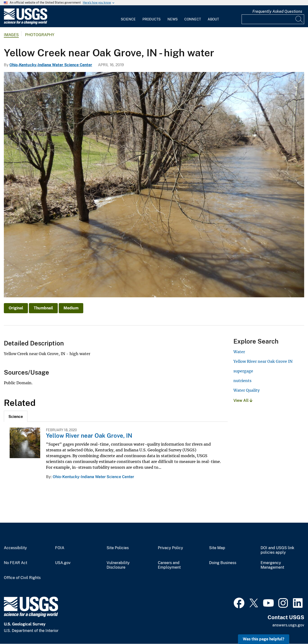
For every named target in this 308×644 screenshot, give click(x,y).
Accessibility (15, 548)
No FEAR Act (15, 563)
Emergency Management (272, 565)
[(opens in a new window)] (239, 602)
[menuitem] (128, 16)
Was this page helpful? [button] (263, 639)
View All (241, 400)
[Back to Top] (290, 626)
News (172, 19)
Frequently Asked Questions (277, 11)
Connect (192, 19)
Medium (71, 308)
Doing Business (222, 563)
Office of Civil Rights (22, 578)
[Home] (25, 23)
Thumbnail (43, 308)
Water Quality (246, 390)
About (213, 19)
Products (151, 19)
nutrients (242, 380)
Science (128, 19)
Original (16, 308)
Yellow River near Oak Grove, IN (89, 435)
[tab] (15, 416)
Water (239, 351)
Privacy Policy (170, 548)
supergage (243, 371)
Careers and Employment (169, 565)
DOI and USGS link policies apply (277, 550)
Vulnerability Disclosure (118, 565)
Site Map (217, 548)
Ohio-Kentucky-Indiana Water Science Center (50, 65)
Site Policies (118, 548)
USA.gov (63, 563)
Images (11, 35)
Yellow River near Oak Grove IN (263, 361)
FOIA (59, 548)
